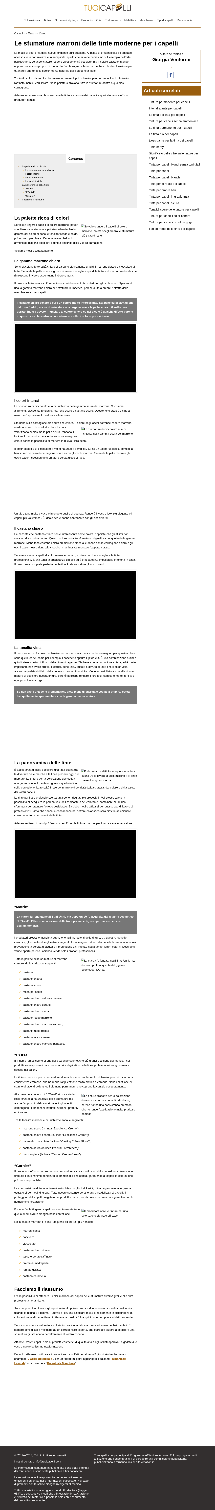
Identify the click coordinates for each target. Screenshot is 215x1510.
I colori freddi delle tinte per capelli (172, 228)
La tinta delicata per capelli (167, 115)
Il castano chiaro (34, 177)
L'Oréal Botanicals (40, 1358)
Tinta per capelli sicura (164, 203)
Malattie (129, 20)
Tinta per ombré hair (162, 190)
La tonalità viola (33, 181)
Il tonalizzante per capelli (165, 108)
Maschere (145, 20)
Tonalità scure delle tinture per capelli (174, 209)
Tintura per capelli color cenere (169, 216)
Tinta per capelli (159, 171)
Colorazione (31, 20)
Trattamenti (112, 20)
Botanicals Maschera (61, 1363)
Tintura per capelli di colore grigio (171, 222)
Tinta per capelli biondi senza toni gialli (175, 164)
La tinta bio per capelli (163, 134)
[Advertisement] (75, 129)
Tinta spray (156, 147)
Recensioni (184, 20)
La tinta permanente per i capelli (170, 127)
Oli (98, 20)
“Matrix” (29, 188)
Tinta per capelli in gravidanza (169, 196)
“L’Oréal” (30, 192)
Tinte (47, 20)
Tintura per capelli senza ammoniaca (173, 121)
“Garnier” (30, 196)
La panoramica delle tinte (35, 184)
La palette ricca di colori (34, 166)
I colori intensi (32, 173)
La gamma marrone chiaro (39, 170)
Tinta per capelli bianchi (165, 177)
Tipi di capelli (165, 20)
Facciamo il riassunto (33, 199)
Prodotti (86, 20)
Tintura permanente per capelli (169, 102)
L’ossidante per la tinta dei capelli (171, 140)
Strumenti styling (65, 20)
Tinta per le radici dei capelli (167, 183)
